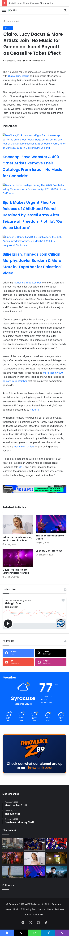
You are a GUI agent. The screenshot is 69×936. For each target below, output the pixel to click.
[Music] (12, 10)
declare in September (15, 380)
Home (8, 21)
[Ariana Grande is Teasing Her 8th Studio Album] (18, 524)
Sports (41, 909)
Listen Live (38, 914)
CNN (21, 466)
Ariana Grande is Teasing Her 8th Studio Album (17, 539)
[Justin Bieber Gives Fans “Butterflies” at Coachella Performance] (34, 844)
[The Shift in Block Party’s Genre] (51, 524)
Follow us (8, 885)
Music (17, 21)
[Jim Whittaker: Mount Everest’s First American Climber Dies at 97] (56, 843)
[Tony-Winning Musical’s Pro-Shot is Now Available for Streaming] (56, 857)
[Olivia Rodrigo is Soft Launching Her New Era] (18, 558)
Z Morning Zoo (28, 909)
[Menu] (4, 11)
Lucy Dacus (22, 75)
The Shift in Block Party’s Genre (50, 537)
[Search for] (65, 11)
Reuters (34, 409)
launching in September (28, 282)
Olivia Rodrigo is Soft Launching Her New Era (16, 571)
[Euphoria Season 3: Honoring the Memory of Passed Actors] (12, 857)
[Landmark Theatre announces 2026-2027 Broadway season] (12, 843)
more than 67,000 (53, 372)
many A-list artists (24, 446)
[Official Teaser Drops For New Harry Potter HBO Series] (56, 872)
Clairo (11, 75)
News (50, 909)
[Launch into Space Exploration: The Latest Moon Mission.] (12, 872)
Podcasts (59, 909)
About (28, 914)
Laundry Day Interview (49, 550)
